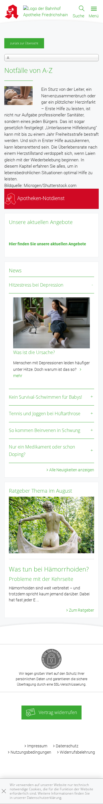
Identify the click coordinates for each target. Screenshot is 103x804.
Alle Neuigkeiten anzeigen (71, 470)
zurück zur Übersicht (24, 43)
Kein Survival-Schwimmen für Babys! (45, 397)
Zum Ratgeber (81, 610)
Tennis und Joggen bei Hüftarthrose (44, 413)
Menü (94, 16)
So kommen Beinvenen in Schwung (44, 430)
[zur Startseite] (45, 11)
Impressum (37, 746)
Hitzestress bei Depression (36, 285)
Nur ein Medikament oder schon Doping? (42, 450)
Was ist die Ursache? (34, 352)
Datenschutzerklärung (44, 797)
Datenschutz (67, 746)
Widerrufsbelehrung (77, 752)
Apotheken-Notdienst (40, 198)
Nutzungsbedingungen (31, 752)
